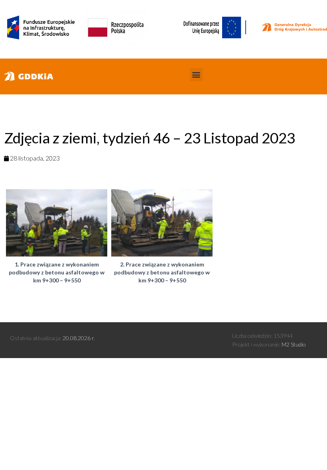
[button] (196, 74)
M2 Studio (294, 344)
